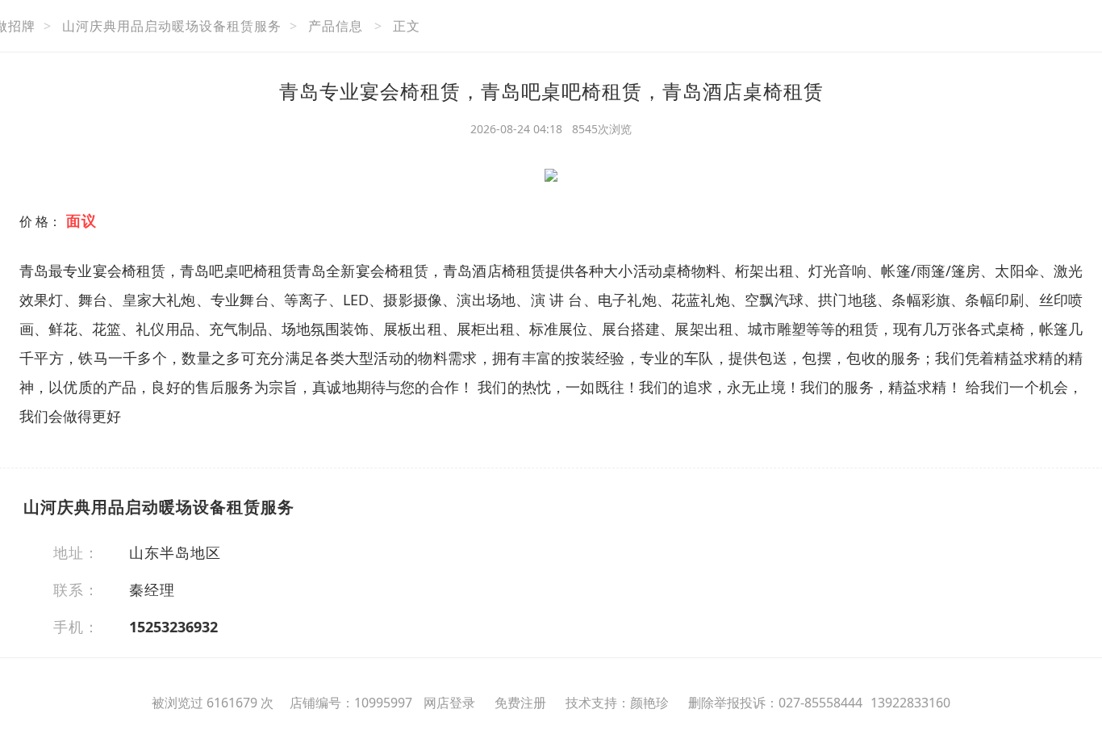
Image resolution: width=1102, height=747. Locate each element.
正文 (406, 26)
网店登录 (449, 702)
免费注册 (520, 702)
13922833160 (910, 702)
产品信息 (335, 26)
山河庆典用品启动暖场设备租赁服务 (172, 26)
